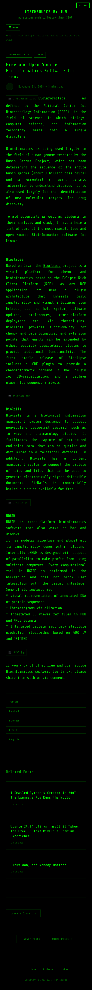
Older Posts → (62, 938)
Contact (64, 969)
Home (8, 35)
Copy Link (15, 739)
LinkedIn (14, 720)
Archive (48, 969)
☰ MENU (13, 27)
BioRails (13, 415)
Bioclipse (52, 266)
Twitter (13, 701)
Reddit (13, 729)
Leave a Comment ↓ (23, 913)
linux (40, 54)
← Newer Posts (30, 938)
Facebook (14, 711)
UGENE (11, 522)
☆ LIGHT (83, 5)
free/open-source (19, 54)
